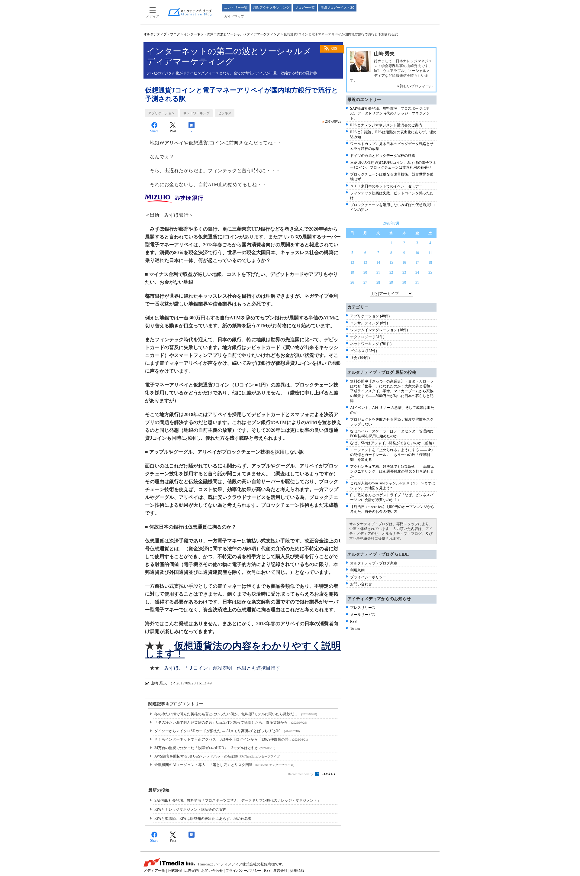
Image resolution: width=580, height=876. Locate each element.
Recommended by (301, 774)
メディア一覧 (154, 870)
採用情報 (297, 870)
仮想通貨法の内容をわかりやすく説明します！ (243, 649)
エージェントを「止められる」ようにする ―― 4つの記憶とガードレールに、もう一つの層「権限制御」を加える (391, 455)
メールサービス (362, 615)
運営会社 (280, 870)
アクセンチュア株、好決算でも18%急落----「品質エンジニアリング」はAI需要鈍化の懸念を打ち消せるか (392, 471)
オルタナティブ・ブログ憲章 (373, 563)
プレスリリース (362, 608)
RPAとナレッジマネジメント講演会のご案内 (190, 809)
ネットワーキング (196, 113)
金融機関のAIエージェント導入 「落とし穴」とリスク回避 (224, 765)
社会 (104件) (360, 358)
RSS (333, 49)
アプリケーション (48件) (370, 316)
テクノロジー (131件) (367, 337)
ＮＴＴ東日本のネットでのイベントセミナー (386, 186)
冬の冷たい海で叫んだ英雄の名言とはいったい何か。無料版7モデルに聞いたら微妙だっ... (235, 714)
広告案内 (191, 870)
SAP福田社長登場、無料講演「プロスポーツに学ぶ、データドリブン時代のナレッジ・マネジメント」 (237, 800)
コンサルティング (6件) (369, 323)
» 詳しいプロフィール (415, 86)
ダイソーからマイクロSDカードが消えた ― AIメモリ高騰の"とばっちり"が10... (227, 731)
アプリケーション (161, 113)
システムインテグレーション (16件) (379, 330)
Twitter (355, 628)
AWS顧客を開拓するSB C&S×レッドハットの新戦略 (217, 756)
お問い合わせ (361, 584)
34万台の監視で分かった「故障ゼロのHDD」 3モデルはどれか (214, 748)
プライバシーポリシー (368, 577)
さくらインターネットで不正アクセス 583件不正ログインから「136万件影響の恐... (231, 739)
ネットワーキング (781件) (371, 344)
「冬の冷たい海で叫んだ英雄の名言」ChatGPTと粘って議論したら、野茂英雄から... (230, 722)
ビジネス (224, 113)
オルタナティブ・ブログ (161, 34)
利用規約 (357, 570)
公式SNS (175, 870)
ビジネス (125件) (363, 351)
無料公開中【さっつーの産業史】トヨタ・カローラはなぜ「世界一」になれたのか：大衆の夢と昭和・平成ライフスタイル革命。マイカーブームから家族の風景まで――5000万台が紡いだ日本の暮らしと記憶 (391, 391)
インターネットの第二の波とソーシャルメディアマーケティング (232, 34)
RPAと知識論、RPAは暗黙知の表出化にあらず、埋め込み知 (203, 818)
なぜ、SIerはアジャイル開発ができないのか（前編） (393, 443)
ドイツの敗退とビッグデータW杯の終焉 (382, 156)
